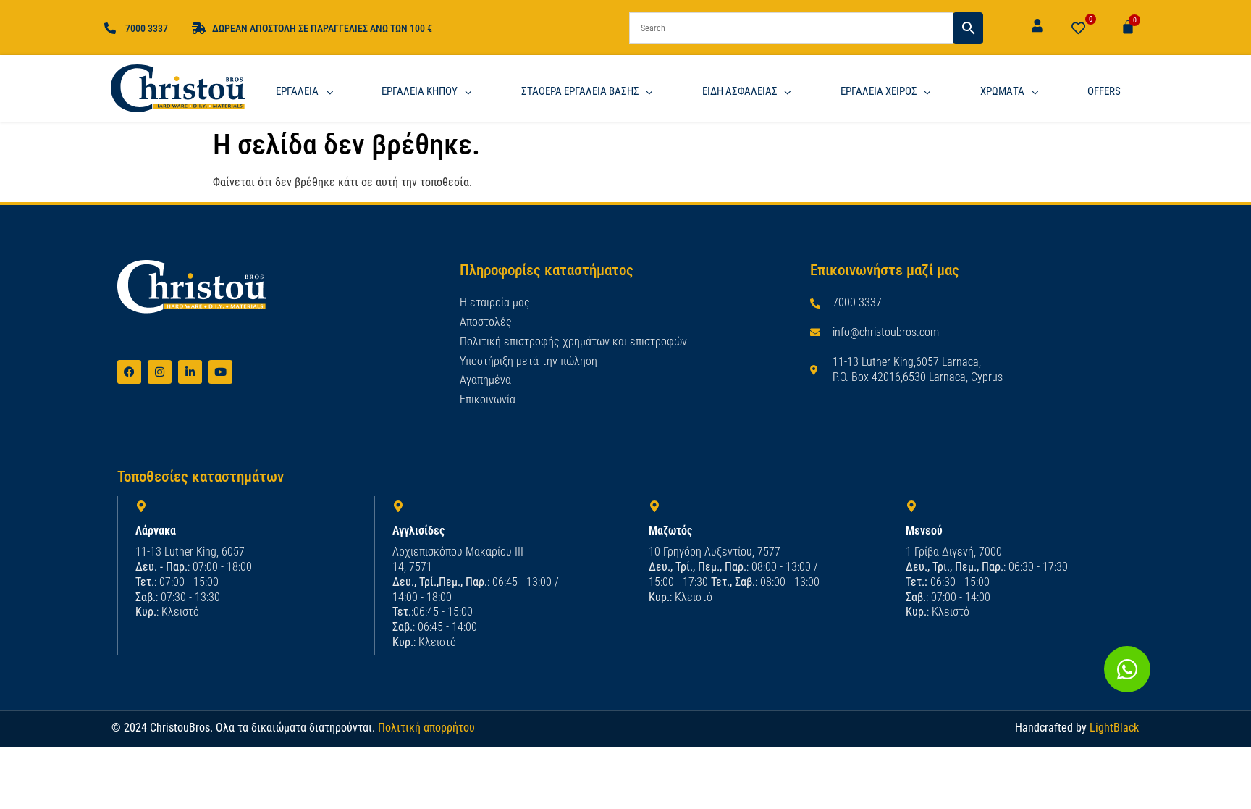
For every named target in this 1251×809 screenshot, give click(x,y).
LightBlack (1114, 727)
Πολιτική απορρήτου (426, 727)
